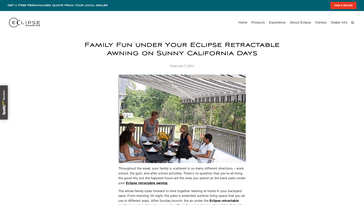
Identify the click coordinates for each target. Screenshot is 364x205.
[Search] (352, 22)
